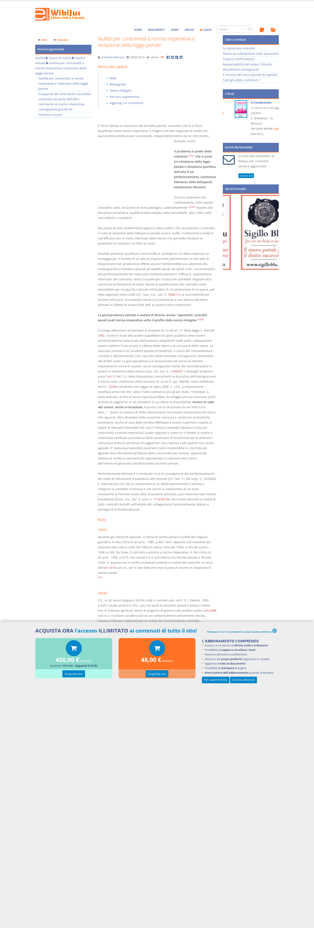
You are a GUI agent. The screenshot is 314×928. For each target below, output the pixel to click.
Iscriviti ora (246, 175)
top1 (100, 577)
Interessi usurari (50, 115)
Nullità (40, 58)
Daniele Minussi (114, 57)
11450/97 (176, 371)
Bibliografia (118, 84)
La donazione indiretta (239, 48)
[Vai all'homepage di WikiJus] (63, 14)
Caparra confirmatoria (238, 59)
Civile (43, 39)
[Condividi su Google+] (177, 57)
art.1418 (110, 568)
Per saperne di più (215, 680)
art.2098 (210, 610)
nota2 (191, 206)
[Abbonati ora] (74, 649)
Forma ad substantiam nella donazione (251, 54)
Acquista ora (74, 674)
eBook (189, 30)
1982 (101, 335)
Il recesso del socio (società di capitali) (250, 75)
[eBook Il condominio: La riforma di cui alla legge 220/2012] (234, 109)
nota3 (200, 319)
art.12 (111, 376)
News (175, 30)
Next (274, 119)
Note (113, 78)
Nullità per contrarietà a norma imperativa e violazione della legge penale (61, 68)
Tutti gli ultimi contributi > (241, 80)
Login (206, 30)
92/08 (113, 387)
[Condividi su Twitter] (173, 57)
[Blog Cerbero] (255, 232)
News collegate (120, 90)
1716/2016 (160, 499)
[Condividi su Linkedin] (181, 57)
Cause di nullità (60, 58)
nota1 (191, 155)
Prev (227, 119)
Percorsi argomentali (124, 97)
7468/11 (173, 294)
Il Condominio (253, 102)
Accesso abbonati (243, 680)
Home (138, 30)
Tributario (62, 39)
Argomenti (156, 30)
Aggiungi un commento (126, 103)
